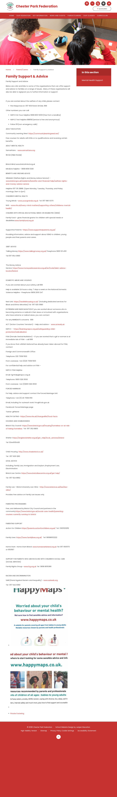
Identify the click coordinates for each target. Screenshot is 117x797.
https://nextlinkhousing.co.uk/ (26, 301)
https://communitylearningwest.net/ (43, 133)
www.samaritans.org (26, 150)
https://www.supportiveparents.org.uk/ (39, 230)
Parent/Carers (22, 69)
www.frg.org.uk (30, 566)
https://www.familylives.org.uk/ (29, 537)
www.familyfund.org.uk (24, 220)
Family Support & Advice (43, 69)
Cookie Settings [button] (68, 731)
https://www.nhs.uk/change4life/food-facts (38, 416)
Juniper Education (83, 727)
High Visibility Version (29, 731)
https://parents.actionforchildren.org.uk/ (39, 528)
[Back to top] (58, 737)
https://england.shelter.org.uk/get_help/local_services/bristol (38, 438)
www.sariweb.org (51, 580)
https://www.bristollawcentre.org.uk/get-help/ (40, 473)
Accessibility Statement (87, 731)
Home (8, 69)
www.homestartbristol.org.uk (44, 547)
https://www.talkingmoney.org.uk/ (32, 251)
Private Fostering (17, 713)
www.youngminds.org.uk (28, 201)
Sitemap (43, 731)
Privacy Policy (56, 731)
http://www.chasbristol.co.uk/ (31, 452)
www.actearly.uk (57, 324)
